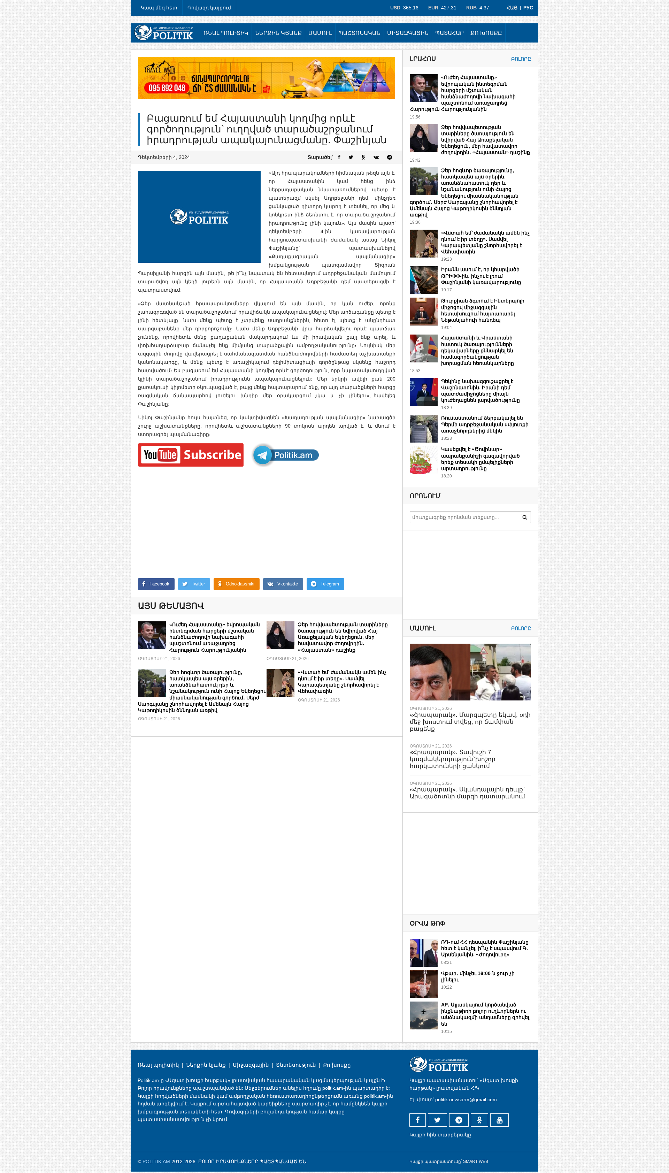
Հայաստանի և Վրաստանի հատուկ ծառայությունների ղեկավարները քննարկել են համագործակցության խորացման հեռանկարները (477, 350)
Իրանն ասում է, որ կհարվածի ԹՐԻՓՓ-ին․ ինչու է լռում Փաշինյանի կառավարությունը (481, 276)
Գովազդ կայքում (209, 7)
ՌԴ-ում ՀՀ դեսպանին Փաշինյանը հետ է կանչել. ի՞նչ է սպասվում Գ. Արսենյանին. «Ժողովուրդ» (485, 948)
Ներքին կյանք (278, 33)
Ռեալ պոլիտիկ (225, 33)
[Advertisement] (266, 522)
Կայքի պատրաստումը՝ (435, 1161)
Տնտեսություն (296, 1065)
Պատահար (449, 33)
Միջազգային (408, 33)
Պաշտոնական (359, 33)
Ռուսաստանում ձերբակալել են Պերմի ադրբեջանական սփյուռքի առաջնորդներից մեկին (485, 424)
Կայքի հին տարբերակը (440, 1134)
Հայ (512, 7)
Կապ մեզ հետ (159, 7)
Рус (528, 7)
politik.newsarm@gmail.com (466, 1099)
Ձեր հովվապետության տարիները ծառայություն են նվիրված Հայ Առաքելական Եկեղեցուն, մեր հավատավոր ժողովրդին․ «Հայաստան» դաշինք (343, 637)
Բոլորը (521, 59)
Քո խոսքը (486, 33)
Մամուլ (320, 33)
